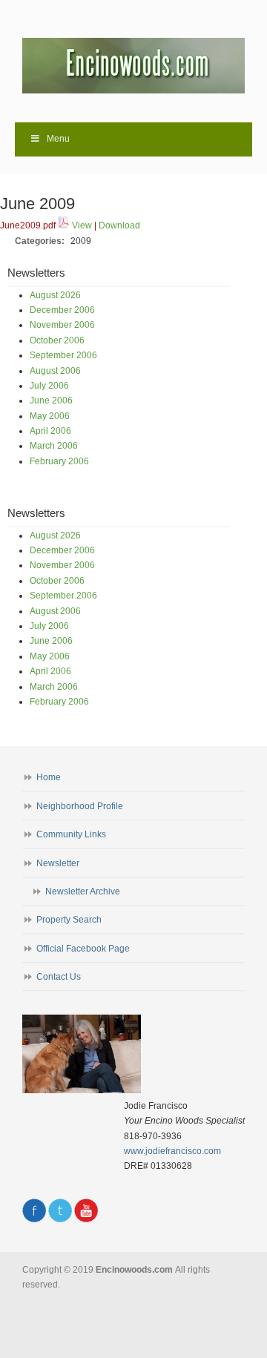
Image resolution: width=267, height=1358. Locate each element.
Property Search (69, 919)
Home (48, 777)
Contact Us (58, 977)
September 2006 (63, 355)
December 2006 (62, 310)
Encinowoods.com (133, 60)
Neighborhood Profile (79, 806)
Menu (58, 139)
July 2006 (49, 385)
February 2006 (59, 461)
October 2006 (57, 340)
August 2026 (55, 295)
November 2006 (62, 325)
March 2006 (54, 446)
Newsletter (57, 863)
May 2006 (50, 416)
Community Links (71, 834)
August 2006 (55, 371)
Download (119, 225)
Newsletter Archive (82, 891)
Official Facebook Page (83, 948)
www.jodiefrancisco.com (172, 1151)
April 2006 (50, 431)
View (82, 225)
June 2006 (51, 400)
